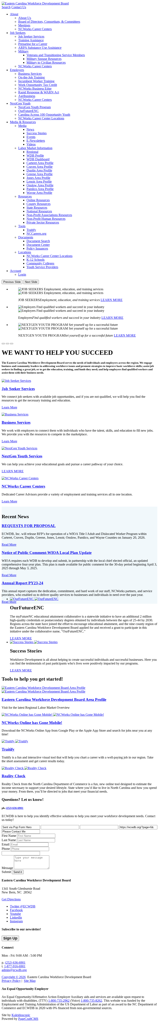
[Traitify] (15, 741)
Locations (24, 252)
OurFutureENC (28, 111)
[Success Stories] (34, 642)
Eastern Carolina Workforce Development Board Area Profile (54, 699)
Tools (21, 226)
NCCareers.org (36, 233)
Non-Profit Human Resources (45, 218)
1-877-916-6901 (14, 966)
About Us (24, 18)
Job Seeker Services (31, 36)
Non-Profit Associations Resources (49, 215)
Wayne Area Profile (39, 192)
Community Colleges (40, 263)
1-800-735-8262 (91, 1000)
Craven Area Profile (39, 166)
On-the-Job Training (31, 77)
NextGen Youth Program (34, 107)
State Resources (36, 207)
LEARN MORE (112, 300)
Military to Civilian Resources (46, 62)
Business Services (30, 73)
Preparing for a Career (32, 44)
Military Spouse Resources (43, 59)
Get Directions (11, 899)
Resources (25, 196)
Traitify (31, 230)
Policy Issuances (37, 248)
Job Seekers (17, 33)
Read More (9, 544)
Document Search (38, 241)
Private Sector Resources (42, 222)
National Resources (39, 211)
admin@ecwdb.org (14, 970)
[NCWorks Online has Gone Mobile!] (53, 714)
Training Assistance (31, 40)
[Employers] (7, 343)
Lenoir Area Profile (39, 181)
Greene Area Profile (39, 174)
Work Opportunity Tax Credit (37, 85)
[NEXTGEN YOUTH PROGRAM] (11, 343)
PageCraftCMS (28, 1018)
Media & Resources (23, 122)
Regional (32, 152)
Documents (25, 237)
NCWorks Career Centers (35, 29)
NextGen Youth (20, 103)
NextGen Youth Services (22, 456)
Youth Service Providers (42, 267)
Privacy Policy (11, 980)
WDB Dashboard (37, 159)
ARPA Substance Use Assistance (39, 47)
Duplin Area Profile (39, 170)
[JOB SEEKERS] (3, 343)
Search (6, 7)
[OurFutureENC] (34, 599)
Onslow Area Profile (39, 185)
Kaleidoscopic (21, 1015)
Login (22, 274)
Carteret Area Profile (39, 163)
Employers (17, 70)
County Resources (38, 204)
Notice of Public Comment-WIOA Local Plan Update (47, 552)
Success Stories (36, 133)
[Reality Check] (24, 768)
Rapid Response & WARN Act (38, 92)
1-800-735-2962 (59, 1000)
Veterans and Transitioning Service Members (55, 55)
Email (5, 844)
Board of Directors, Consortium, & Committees (49, 21)
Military (23, 51)
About (14, 14)
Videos (31, 144)
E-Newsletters (35, 140)
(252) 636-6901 (14, 808)
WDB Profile (35, 155)
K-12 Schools (35, 259)
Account (15, 271)
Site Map (30, 980)
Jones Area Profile (38, 178)
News (30, 129)
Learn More (9, 407)
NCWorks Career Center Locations (41, 118)
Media (22, 125)
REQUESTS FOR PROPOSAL (29, 526)
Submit (6, 872)
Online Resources (38, 200)
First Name (9, 835)
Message (7, 868)
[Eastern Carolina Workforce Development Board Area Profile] (43, 689)
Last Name (9, 840)
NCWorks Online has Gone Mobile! (32, 722)
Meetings (24, 25)
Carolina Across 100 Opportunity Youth (44, 114)
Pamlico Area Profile (40, 189)
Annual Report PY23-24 (22, 583)
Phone (6, 848)
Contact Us (18, 7)
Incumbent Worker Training (36, 81)
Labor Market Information (35, 148)
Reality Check (13, 776)
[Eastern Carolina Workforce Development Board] (35, 3)
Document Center (38, 244)
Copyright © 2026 (14, 977)
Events (30, 137)
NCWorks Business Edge (35, 88)
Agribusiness (26, 96)
